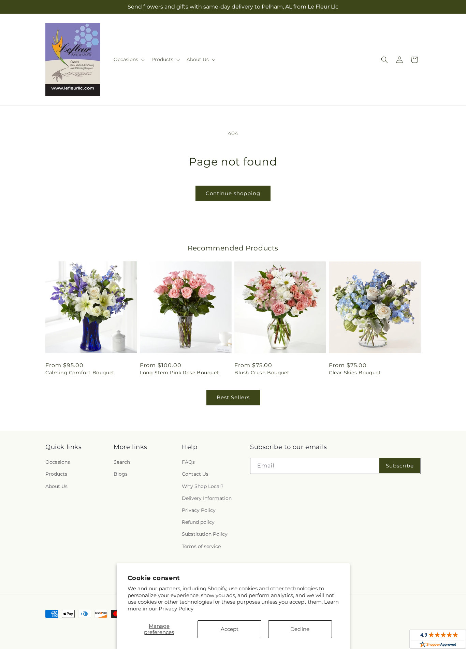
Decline (299, 629)
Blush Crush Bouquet (261, 373)
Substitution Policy (205, 534)
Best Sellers (233, 397)
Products (56, 474)
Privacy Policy (176, 608)
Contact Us (195, 474)
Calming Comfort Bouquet (80, 373)
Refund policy (198, 522)
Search (122, 462)
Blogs (121, 474)
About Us (56, 486)
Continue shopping (233, 193)
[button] (128, 59)
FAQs (188, 462)
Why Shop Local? (202, 486)
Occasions (57, 462)
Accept (229, 629)
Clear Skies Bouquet (355, 373)
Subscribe (400, 465)
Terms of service (201, 546)
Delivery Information (207, 498)
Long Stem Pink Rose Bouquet (179, 373)
